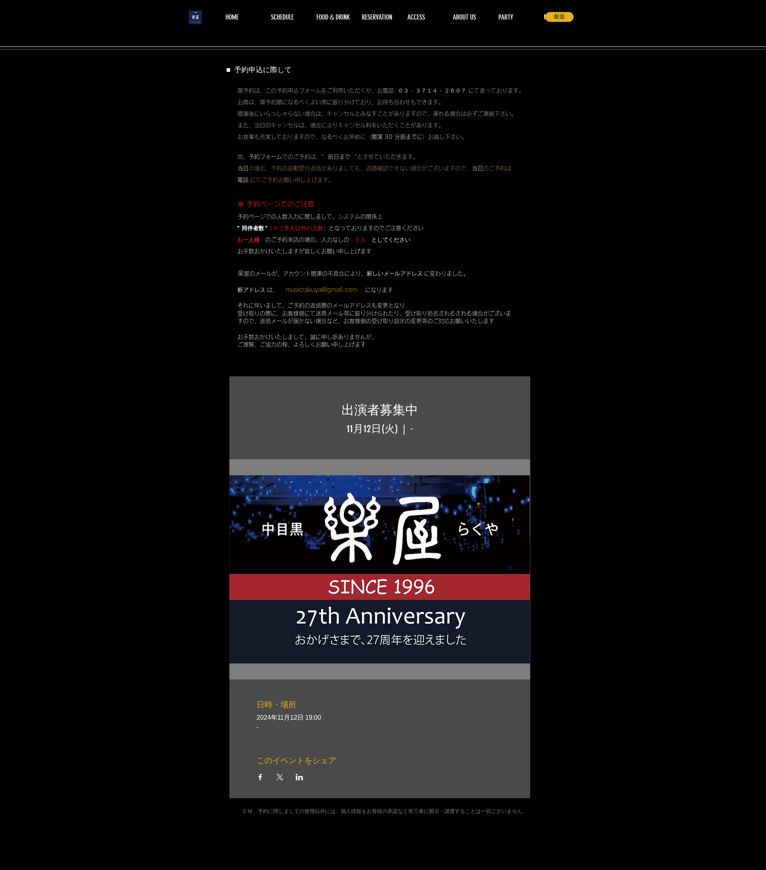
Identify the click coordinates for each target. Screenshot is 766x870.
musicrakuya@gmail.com (321, 289)
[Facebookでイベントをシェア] (260, 777)
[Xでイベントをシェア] (280, 777)
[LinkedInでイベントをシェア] (299, 777)
